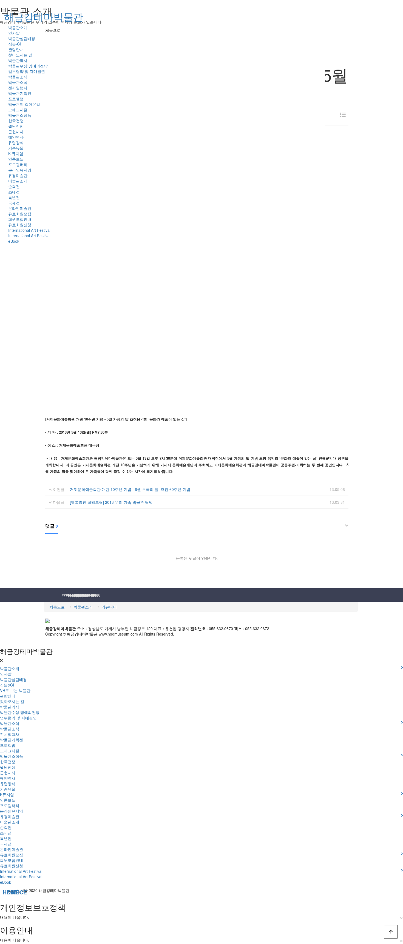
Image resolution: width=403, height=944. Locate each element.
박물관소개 (17, 27)
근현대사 (16, 131)
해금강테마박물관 (43, 16)
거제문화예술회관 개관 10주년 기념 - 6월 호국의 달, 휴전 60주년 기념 (130, 489)
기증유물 (16, 148)
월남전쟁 (16, 126)
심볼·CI (14, 44)
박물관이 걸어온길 (24, 104)
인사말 (14, 33)
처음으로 (57, 607)
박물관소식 (17, 76)
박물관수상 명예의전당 (28, 65)
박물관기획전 (19, 93)
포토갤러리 (17, 164)
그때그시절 (17, 109)
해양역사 (16, 137)
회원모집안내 (19, 219)
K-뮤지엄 (15, 153)
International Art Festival (29, 230)
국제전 (14, 202)
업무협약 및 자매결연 (26, 71)
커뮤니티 (109, 607)
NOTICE (7, 892)
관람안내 (16, 49)
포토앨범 (16, 98)
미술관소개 (17, 181)
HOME (3, 892)
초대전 (14, 191)
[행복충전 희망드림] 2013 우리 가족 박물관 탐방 (111, 502)
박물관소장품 (19, 115)
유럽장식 (16, 142)
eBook (13, 241)
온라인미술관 (19, 208)
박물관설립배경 (21, 38)
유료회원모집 (19, 213)
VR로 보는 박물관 (15, 690)
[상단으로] (391, 932)
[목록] (342, 114)
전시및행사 (17, 87)
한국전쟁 (16, 120)
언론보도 (16, 159)
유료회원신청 (19, 224)
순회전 (14, 186)
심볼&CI (7, 685)
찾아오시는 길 (20, 55)
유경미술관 (17, 175)
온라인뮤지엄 (19, 170)
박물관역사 (17, 60)
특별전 (14, 197)
